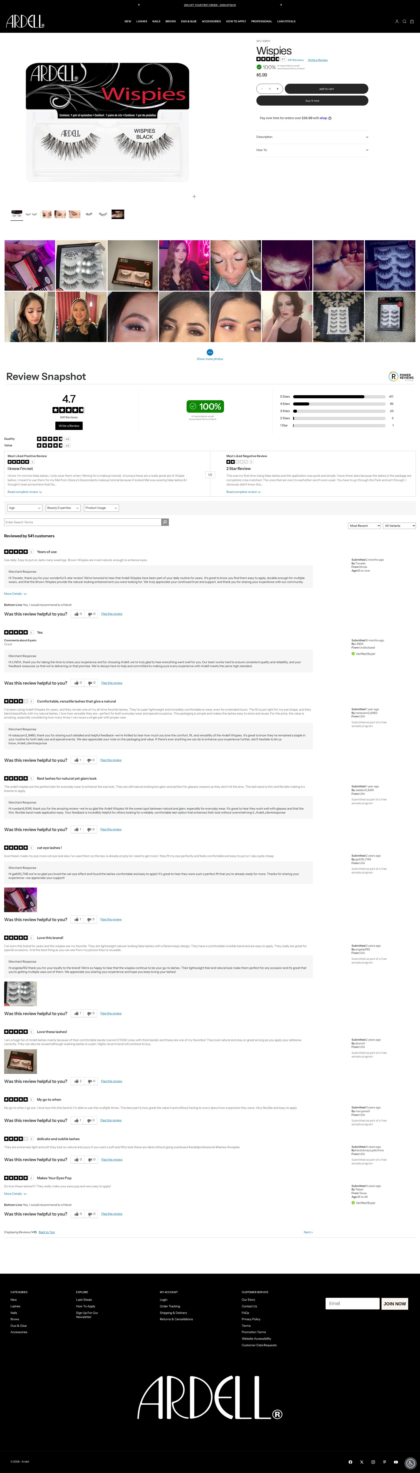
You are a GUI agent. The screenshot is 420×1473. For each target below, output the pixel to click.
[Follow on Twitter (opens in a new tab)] (362, 1462)
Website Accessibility (256, 1339)
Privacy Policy (251, 1319)
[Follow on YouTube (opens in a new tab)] (396, 1462)
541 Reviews (296, 60)
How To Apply (236, 21)
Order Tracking (170, 1306)
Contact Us (249, 1306)
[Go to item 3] (45, 214)
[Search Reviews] (165, 522)
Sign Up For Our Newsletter (87, 1315)
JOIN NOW (395, 1303)
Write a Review (318, 60)
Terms (246, 1326)
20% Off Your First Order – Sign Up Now (210, 5)
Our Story (248, 1300)
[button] (20, 899)
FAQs (245, 1313)
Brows (171, 21)
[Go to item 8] (118, 214)
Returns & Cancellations (176, 1319)
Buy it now (312, 100)
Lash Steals (286, 21)
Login (163, 1300)
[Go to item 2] (31, 214)
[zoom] (194, 196)
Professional (261, 21)
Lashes (141, 21)
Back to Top (47, 1232)
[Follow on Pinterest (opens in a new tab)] (384, 1462)
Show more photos (210, 359)
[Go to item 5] (74, 214)
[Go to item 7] (103, 214)
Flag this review (111, 614)
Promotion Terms (254, 1332)
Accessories (211, 21)
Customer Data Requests (259, 1345)
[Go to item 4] (60, 214)
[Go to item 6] (89, 214)
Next (308, 1232)
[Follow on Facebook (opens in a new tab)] (350, 1462)
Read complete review (23, 492)
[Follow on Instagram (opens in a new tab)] (373, 1462)
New (128, 21)
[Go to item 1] (16, 214)
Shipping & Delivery (173, 1313)
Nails (156, 21)
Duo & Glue (189, 21)
